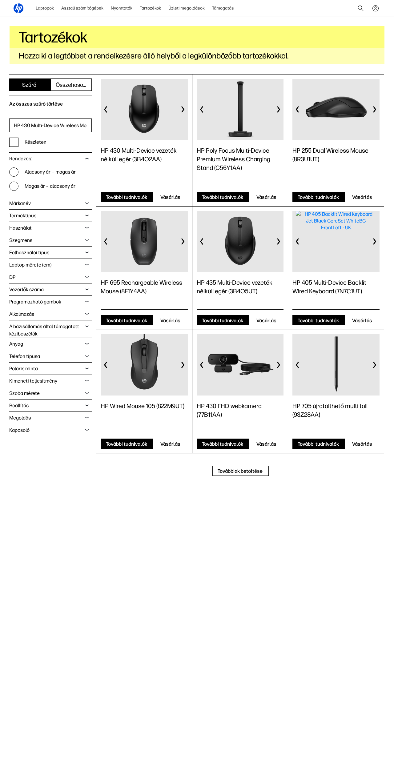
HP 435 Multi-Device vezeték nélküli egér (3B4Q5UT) (234, 287)
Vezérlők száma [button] (26, 289)
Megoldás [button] (20, 418)
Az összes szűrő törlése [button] (36, 104)
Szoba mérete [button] (24, 393)
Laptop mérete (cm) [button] (30, 265)
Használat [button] (20, 228)
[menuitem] (44, 8)
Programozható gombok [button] (35, 302)
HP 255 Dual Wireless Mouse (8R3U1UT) (330, 155)
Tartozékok (150, 8)
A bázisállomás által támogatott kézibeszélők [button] (44, 330)
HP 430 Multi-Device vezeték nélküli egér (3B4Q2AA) (139, 155)
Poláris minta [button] (23, 368)
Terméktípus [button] (22, 216)
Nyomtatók (121, 8)
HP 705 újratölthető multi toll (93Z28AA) (330, 410)
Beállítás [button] (19, 405)
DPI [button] (13, 277)
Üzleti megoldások (186, 8)
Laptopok (45, 8)
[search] (360, 8)
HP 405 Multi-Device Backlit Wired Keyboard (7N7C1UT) (329, 287)
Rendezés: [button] (20, 159)
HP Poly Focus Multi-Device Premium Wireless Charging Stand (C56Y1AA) (233, 159)
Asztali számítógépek (82, 8)
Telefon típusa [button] (24, 356)
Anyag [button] (16, 344)
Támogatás (223, 8)
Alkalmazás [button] (21, 314)
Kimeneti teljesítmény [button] (33, 381)
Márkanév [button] (20, 203)
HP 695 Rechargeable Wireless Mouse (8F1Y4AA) (141, 287)
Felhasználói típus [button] (29, 252)
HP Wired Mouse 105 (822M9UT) (142, 406)
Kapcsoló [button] (19, 430)
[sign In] (375, 8)
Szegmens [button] (20, 240)
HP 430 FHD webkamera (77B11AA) (229, 410)
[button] (106, 109)
